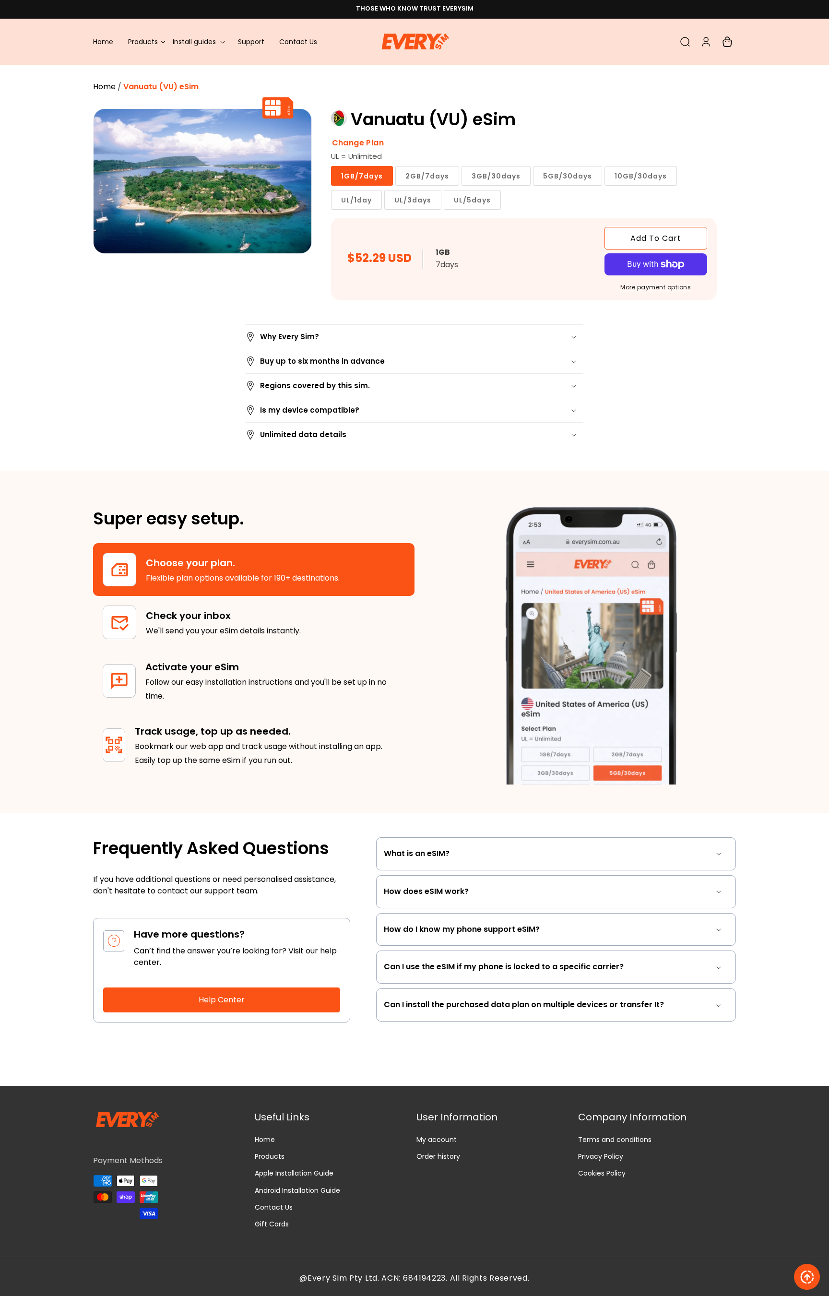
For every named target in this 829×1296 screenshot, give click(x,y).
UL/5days (472, 200)
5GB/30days (567, 176)
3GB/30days (496, 176)
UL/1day (356, 200)
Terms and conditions (614, 1139)
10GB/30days (641, 176)
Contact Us (274, 1207)
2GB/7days (427, 176)
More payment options (655, 287)
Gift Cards (272, 1224)
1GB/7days (362, 176)
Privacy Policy (600, 1156)
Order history (438, 1156)
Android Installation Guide (297, 1190)
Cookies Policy (602, 1173)
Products (269, 1156)
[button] (198, 42)
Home (104, 86)
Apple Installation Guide (294, 1173)
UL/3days (412, 200)
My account (436, 1139)
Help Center (222, 999)
